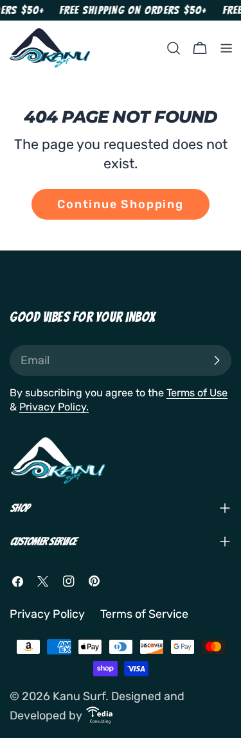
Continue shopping (120, 204)
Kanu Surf (79, 696)
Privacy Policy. (54, 407)
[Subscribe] (216, 360)
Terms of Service (144, 614)
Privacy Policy (47, 614)
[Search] (173, 48)
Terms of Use (197, 393)
